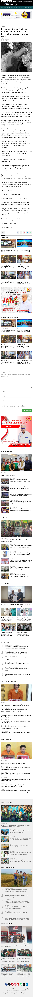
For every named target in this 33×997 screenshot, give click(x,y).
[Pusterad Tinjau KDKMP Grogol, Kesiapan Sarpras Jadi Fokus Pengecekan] (16, 934)
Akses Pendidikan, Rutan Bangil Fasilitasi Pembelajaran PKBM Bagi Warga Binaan (21, 546)
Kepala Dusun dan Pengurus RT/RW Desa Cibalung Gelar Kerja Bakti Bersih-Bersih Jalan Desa (17, 913)
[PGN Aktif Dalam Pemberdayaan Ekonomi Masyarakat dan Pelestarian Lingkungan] (16, 878)
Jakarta (3, 26)
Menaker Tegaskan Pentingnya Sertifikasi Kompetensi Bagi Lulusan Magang (19, 480)
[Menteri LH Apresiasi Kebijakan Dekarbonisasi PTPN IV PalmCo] (8, 243)
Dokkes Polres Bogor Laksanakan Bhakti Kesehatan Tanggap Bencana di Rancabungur (8, 634)
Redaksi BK (7, 39)
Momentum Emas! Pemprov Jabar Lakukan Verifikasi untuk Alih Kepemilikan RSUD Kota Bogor (15, 605)
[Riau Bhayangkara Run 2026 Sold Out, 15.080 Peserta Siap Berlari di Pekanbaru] (5, 854)
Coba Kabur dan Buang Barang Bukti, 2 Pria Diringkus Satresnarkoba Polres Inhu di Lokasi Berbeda (15, 762)
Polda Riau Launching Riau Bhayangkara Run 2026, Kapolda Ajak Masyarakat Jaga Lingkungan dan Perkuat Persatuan (20, 860)
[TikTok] (24, 984)
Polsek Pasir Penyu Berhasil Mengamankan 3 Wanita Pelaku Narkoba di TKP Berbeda (15, 727)
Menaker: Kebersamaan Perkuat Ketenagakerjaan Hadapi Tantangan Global (14, 474)
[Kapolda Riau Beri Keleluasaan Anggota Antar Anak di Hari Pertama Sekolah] (5, 554)
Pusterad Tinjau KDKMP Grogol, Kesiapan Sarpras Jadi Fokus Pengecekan (16, 945)
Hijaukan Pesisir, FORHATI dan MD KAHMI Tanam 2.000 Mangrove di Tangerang (17, 907)
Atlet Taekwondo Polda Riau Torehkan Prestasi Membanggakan (20, 831)
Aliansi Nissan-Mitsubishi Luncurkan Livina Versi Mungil (17, 669)
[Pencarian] (31, 4)
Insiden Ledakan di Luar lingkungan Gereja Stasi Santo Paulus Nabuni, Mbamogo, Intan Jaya (23, 974)
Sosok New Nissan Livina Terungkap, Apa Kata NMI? (17, 675)
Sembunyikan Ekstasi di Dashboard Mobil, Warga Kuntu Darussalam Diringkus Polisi (16, 768)
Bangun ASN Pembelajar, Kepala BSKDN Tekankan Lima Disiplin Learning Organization (21, 495)
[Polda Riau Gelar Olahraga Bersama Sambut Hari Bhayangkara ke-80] (5, 847)
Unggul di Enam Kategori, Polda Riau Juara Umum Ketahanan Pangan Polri (24, 250)
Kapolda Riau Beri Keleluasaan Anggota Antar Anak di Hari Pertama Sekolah (21, 553)
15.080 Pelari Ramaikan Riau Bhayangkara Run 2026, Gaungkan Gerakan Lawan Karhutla (15, 825)
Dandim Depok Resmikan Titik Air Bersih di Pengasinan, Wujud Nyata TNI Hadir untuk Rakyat (8, 960)
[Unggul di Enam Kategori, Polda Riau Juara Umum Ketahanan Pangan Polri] (24, 243)
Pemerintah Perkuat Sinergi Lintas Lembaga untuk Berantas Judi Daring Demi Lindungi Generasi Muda (20, 509)
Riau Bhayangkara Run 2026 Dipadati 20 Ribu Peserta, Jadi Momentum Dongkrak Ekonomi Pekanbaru (20, 838)
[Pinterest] (12, 984)
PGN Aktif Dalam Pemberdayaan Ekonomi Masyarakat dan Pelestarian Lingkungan (16, 890)
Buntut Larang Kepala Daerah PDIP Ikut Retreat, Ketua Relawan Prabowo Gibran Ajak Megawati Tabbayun (15, 791)
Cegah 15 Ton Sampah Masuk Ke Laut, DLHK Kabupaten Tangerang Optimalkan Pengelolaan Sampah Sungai (17, 901)
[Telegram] (27, 984)
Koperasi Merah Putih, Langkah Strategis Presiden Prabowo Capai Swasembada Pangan (14, 785)
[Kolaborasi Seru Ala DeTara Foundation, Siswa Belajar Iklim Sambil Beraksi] (16, 528)
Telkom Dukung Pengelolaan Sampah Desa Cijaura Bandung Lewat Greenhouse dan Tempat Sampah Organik (18, 896)
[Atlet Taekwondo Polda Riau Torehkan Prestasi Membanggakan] (5, 832)
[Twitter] (9, 984)
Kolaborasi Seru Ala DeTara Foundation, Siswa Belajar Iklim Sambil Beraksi (15, 540)
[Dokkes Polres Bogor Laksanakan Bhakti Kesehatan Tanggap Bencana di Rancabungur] (8, 627)
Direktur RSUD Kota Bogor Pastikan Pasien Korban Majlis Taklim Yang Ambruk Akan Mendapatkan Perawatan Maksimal (8, 619)
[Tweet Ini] (21, 232)
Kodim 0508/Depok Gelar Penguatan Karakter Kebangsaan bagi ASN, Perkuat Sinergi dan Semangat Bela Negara (24, 960)
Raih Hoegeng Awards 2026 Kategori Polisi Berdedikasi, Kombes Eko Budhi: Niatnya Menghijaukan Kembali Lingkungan (8, 266)
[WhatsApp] (21, 984)
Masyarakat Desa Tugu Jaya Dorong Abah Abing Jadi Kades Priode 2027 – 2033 (15, 779)
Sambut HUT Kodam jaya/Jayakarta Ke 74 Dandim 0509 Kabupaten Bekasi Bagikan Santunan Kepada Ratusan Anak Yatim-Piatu (17, 647)
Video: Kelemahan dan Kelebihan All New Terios (17, 663)
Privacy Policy (25, 989)
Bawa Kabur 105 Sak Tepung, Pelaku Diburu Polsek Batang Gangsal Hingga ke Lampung (14, 710)
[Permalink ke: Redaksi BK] (2, 39)
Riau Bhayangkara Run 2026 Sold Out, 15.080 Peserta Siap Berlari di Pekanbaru (20, 853)
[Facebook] (6, 984)
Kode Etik (11, 989)
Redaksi (18, 989)
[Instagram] (15, 984)
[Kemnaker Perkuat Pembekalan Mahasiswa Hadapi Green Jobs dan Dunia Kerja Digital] (5, 488)
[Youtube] (18, 984)
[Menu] (2, 4)
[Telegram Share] (27, 232)
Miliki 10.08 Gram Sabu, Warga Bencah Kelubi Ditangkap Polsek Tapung (16, 716)
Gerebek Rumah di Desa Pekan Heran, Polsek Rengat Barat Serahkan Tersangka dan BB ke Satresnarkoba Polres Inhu (15, 704)
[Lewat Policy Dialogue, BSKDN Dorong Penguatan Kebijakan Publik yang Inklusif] (5, 503)
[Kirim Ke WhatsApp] (30, 232)
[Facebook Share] (18, 232)
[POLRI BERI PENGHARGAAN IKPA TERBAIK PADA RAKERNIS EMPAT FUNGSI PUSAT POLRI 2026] (24, 275)
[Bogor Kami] (11, 4)
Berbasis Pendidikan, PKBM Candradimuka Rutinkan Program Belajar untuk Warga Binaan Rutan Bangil (19, 575)
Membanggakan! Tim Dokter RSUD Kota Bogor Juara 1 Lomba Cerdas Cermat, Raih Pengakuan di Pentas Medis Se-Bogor (24, 619)
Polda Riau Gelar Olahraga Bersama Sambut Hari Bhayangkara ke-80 (20, 846)
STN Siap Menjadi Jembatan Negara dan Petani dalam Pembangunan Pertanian (7, 282)
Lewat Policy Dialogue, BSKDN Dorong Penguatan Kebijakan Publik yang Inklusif (20, 502)
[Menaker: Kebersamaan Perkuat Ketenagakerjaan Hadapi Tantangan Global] (16, 462)
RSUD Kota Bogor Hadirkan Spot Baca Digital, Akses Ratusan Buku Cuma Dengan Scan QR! (24, 634)
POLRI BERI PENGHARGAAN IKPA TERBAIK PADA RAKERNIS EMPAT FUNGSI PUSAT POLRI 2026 (24, 282)
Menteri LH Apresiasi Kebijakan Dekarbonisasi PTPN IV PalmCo (8, 250)
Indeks (5, 989)
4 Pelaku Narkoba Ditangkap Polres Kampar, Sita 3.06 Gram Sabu (15, 733)
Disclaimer (23, 990)
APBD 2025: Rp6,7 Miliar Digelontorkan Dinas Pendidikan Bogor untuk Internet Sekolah (20, 568)
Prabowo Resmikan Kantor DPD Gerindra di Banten (16, 658)
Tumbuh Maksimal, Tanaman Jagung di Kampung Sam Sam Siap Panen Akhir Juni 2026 (15, 774)
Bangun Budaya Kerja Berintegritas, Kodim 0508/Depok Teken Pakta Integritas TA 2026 (8, 974)
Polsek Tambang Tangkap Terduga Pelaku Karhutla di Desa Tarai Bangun (15, 721)
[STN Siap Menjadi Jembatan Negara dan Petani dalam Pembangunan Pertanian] (8, 275)
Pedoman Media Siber (13, 990)
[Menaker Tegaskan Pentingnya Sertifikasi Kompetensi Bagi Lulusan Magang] (5, 481)
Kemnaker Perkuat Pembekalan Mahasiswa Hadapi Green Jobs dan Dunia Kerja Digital (19, 487)
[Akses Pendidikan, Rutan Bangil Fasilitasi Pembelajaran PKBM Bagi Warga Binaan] (5, 547)
